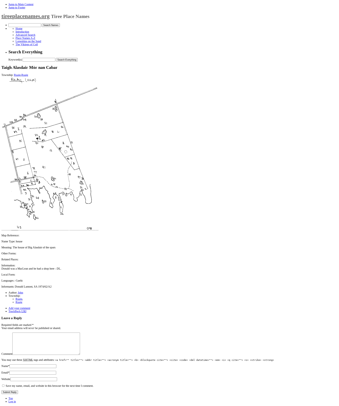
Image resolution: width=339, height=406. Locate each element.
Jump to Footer (16, 7)
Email (5, 372)
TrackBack (17, 311)
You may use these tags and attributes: (137, 359)
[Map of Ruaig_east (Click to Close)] (50, 229)
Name (5, 366)
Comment (6, 353)
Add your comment (19, 308)
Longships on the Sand (28, 41)
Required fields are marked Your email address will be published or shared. (31, 326)
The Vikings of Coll (27, 44)
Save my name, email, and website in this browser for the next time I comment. (49, 385)
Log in (12, 401)
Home (19, 28)
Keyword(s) (15, 59)
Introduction (22, 31)
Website (5, 379)
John (20, 292)
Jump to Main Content (20, 4)
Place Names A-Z (25, 38)
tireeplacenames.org (25, 16)
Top (10, 398)
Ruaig (17, 74)
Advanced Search (25, 34)
